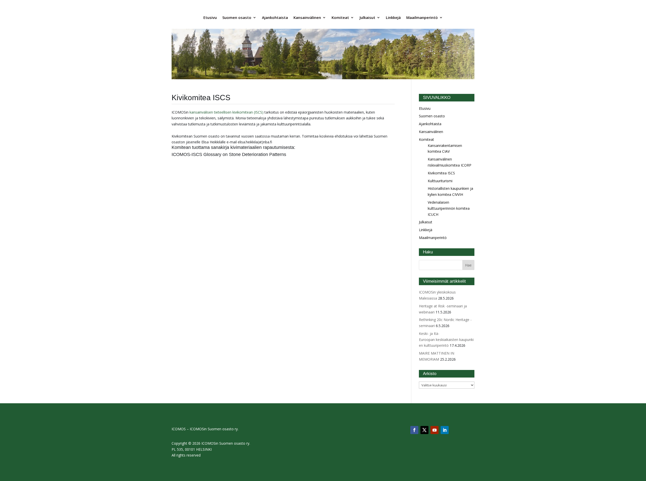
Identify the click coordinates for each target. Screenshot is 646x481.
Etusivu (210, 17)
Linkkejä (393, 17)
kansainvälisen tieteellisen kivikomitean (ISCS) (226, 112)
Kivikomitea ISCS (441, 173)
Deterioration (255, 154)
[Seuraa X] (424, 430)
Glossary (213, 154)
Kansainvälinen (307, 17)
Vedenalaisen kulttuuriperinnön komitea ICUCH (449, 208)
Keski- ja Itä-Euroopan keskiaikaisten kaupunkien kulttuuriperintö (446, 339)
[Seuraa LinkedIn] (445, 430)
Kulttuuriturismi (440, 180)
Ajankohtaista (275, 17)
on (226, 154)
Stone (235, 154)
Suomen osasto (236, 17)
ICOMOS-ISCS (187, 154)
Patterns (277, 154)
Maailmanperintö (422, 17)
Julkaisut (367, 17)
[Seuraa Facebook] (414, 430)
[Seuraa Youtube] (434, 430)
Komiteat (340, 17)
